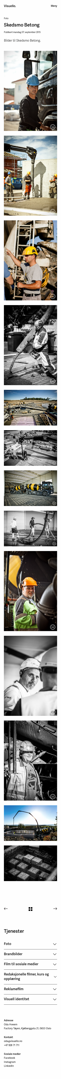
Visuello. (10, 6)
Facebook (9, 1058)
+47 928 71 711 (11, 1045)
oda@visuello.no (13, 1041)
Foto (6, 18)
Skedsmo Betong (22, 25)
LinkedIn (9, 1066)
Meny (54, 6)
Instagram (10, 1062)
